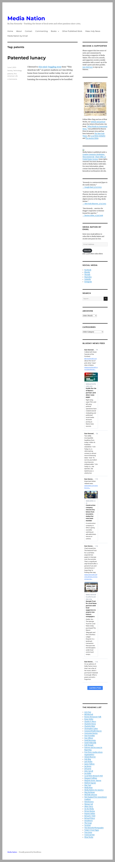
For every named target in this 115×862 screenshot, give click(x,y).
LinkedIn (87, 279)
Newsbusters (89, 802)
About (19, 31)
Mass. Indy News (92, 31)
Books (53, 31)
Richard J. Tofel (89, 816)
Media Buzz (88, 788)
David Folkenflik (90, 743)
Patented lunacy (26, 57)
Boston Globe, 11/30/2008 (94, 215)
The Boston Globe (92, 138)
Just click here (88, 67)
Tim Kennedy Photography (94, 828)
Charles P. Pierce (90, 722)
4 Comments (12, 79)
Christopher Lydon (91, 729)
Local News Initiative (98, 136)
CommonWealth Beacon (93, 731)
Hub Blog (87, 759)
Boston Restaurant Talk (92, 717)
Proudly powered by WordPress (30, 852)
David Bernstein (90, 740)
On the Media (89, 809)
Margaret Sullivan (90, 778)
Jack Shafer (88, 762)
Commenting (41, 31)
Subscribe (87, 251)
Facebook (87, 270)
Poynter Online (89, 814)
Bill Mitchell (88, 714)
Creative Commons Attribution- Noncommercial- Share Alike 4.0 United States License (94, 157)
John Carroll (88, 771)
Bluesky (87, 272)
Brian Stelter (88, 719)
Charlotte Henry (90, 724)
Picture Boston (89, 811)
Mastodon (88, 277)
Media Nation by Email (17, 36)
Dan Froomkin (89, 736)
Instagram (88, 282)
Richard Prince (89, 818)
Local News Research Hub (93, 776)
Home (10, 31)
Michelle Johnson (90, 795)
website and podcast (98, 122)
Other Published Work (72, 31)
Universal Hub (89, 835)
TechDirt (87, 825)
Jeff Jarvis (87, 769)
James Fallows (89, 764)
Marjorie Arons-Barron (92, 781)
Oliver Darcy (88, 806)
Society (10, 70)
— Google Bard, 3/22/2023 (92, 187)
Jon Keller (87, 773)
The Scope (88, 823)
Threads (87, 275)
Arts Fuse (87, 712)
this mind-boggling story (50, 67)
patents (10, 74)
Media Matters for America (93, 790)
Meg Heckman (89, 792)
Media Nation (26, 18)
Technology (17, 70)
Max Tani (87, 785)
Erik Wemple (88, 745)
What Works (88, 837)
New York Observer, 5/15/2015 (95, 204)
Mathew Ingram (90, 783)
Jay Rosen (87, 766)
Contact (28, 31)
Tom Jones (88, 832)
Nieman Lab (88, 804)
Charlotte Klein (89, 726)
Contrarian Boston (91, 733)
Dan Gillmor (88, 738)
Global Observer (90, 757)
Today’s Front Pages (91, 830)
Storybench (88, 821)
